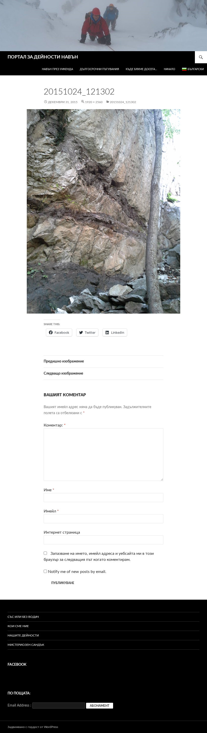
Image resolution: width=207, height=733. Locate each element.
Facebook (17, 664)
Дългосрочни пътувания (99, 69)
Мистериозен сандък (26, 644)
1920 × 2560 (93, 102)
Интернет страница (62, 532)
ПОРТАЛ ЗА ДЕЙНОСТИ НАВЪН (43, 57)
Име (49, 490)
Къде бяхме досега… (141, 69)
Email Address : (19, 705)
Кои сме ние (18, 626)
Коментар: (55, 425)
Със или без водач (23, 616)
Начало (169, 69)
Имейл (51, 511)
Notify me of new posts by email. (77, 572)
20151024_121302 (123, 102)
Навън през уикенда (57, 69)
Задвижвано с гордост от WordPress (33, 726)
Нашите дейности (23, 635)
